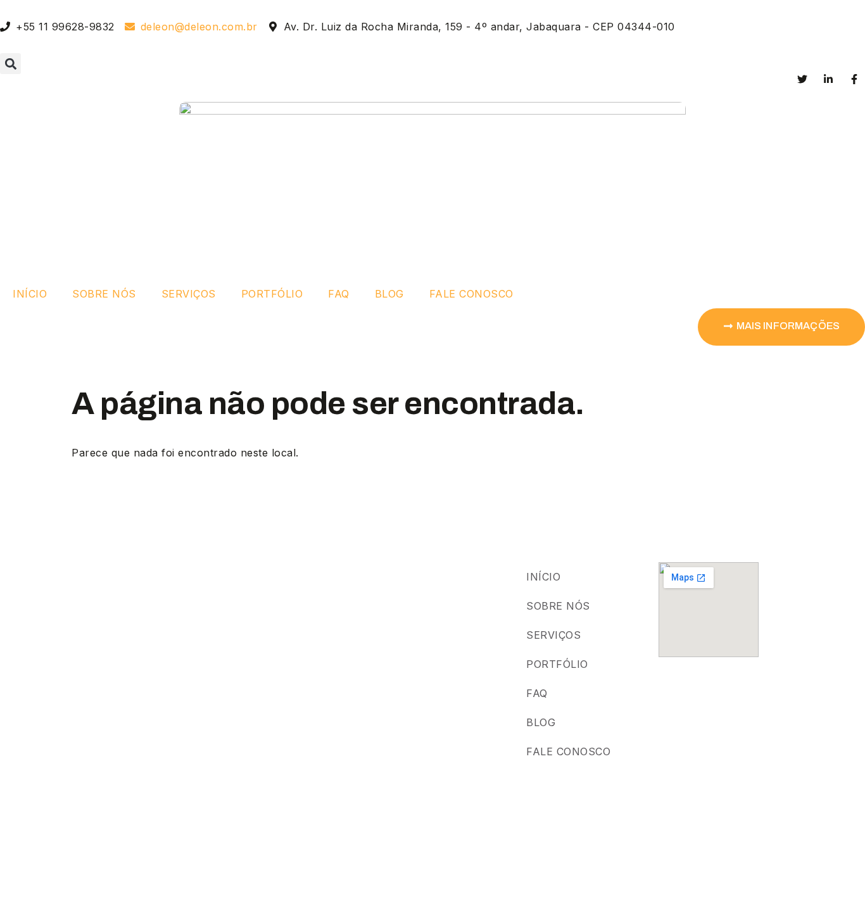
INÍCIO (30, 293)
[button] (10, 63)
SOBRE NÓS (104, 293)
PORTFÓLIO (272, 293)
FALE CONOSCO (471, 293)
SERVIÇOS (188, 293)
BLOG (389, 293)
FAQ (339, 293)
